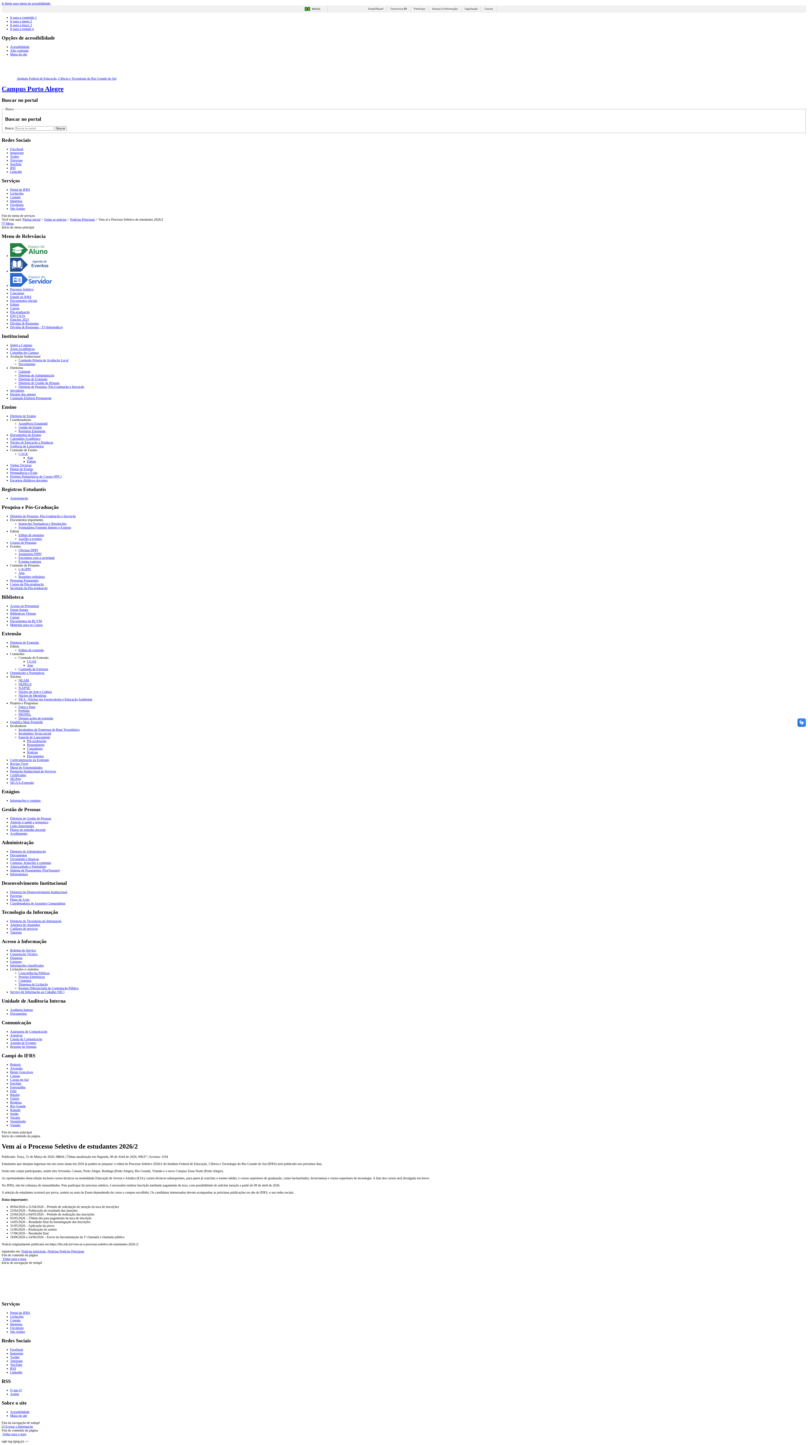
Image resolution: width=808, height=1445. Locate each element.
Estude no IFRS (20, 297)
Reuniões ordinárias (32, 577)
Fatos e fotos (27, 707)
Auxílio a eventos (30, 539)
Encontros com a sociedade (37, 558)
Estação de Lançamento (34, 737)
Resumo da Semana (23, 1046)
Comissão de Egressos (33, 669)
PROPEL (25, 714)
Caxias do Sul (19, 1079)
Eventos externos (30, 561)
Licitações (17, 193)
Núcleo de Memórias (32, 695)
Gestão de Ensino (30, 427)
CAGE (23, 454)
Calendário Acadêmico (25, 439)
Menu (9, 223)
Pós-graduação (20, 312)
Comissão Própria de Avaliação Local (43, 360)
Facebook (16, 1349)
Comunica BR (398, 9)
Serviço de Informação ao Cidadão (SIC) (37, 992)
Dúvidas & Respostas (24, 323)
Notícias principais (34, 1251)
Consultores (35, 748)
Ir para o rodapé (22, 29)
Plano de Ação (19, 899)
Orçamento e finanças (24, 859)
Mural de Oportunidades (26, 767)
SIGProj (15, 779)
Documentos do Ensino (25, 435)
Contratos (25, 980)
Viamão (15, 1125)
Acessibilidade (19, 47)
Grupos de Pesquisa (23, 542)
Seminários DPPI (30, 554)
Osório (14, 1098)
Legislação (471, 9)
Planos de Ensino (21, 469)
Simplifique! (375, 9)
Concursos (17, 293)
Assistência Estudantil (33, 423)
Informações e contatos (25, 800)
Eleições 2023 (19, 319)
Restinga (16, 1102)
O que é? (16, 1390)
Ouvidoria (17, 205)
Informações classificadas (27, 965)
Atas (30, 457)
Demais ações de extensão (36, 718)
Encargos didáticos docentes (29, 480)
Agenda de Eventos (23, 1043)
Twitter (15, 1357)
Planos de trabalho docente (28, 830)
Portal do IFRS (20, 189)
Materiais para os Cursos (26, 625)
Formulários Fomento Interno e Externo (45, 527)
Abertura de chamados (25, 925)
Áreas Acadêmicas (22, 349)
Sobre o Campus (21, 345)
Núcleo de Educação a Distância (31, 442)
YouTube (16, 1365)
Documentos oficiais (23, 301)
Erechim (15, 1083)
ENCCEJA (17, 316)
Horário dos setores (23, 394)
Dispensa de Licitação (33, 984)
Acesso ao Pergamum (24, 606)
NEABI (24, 680)
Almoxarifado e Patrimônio (28, 866)
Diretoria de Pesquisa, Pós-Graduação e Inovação (51, 387)
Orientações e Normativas (27, 673)
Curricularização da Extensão (29, 760)
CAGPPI (25, 569)
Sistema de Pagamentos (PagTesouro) (35, 870)
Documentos (27, 364)
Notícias (32, 752)
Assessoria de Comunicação (28, 1031)
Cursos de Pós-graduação (27, 584)
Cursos (14, 308)
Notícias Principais (82, 219)
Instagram (16, 1353)
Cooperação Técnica (23, 954)
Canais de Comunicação (26, 1039)
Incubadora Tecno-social (35, 733)
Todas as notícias (55, 219)
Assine (14, 1394)
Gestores (16, 961)
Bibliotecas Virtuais (23, 613)
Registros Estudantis (32, 431)
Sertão (14, 1114)
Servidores (17, 390)
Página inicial (31, 219)
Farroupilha (17, 1087)
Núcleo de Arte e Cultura (35, 692)
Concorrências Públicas (34, 973)
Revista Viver (19, 764)
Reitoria (15, 1064)
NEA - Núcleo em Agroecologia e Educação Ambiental (55, 699)
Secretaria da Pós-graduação (29, 588)
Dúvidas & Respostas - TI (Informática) (36, 327)
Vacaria (15, 1117)
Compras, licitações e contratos (30, 863)
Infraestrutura (19, 874)
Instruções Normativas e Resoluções (42, 523)
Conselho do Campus (24, 352)
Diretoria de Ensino (23, 416)
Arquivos (16, 1035)
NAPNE (24, 688)
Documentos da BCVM (26, 621)
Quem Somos (19, 610)
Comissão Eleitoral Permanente (31, 398)
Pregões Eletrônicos (32, 977)
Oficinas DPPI (28, 550)
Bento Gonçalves (21, 1072)
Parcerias (16, 896)
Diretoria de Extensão (33, 379)
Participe (419, 9)
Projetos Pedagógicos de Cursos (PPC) (36, 476)
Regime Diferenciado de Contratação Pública (48, 988)
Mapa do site (18, 54)
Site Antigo (17, 208)
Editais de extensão (31, 650)
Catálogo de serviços (24, 928)
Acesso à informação (445, 9)
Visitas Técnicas (21, 465)
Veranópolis (18, 1121)
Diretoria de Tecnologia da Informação (35, 921)
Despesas (16, 958)
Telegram (16, 1361)
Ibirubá (15, 1095)
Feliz (13, 1091)
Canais (489, 9)
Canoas (15, 1076)
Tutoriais (16, 932)
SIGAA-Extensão (22, 782)
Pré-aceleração (36, 741)
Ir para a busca (21, 25)
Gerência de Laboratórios (27, 446)
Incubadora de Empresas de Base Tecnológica (49, 729)
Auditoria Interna (21, 1010)
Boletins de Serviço (23, 950)
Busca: (10, 128)
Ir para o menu (21, 21)
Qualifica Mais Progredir (26, 722)
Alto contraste (19, 50)
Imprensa (16, 201)
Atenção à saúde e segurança (29, 822)
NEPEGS (25, 684)
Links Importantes (22, 826)
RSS (13, 1368)
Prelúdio (24, 711)
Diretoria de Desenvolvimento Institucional (38, 892)
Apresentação (19, 498)
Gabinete (25, 371)
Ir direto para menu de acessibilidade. (26, 3)
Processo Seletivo (21, 289)
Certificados (18, 775)
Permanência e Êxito (23, 473)
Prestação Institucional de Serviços (33, 771)
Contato (15, 197)
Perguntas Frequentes (24, 580)
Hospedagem (35, 745)
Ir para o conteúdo (23, 17)
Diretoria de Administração (36, 375)
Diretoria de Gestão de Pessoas (39, 383)
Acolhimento (18, 833)
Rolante (15, 1110)
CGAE (31, 661)
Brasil (316, 9)
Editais (14, 304)
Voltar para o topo (14, 1259)
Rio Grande (18, 1106)
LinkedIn (16, 1372)
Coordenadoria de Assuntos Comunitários (37, 903)
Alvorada (16, 1068)
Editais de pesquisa (31, 535)
